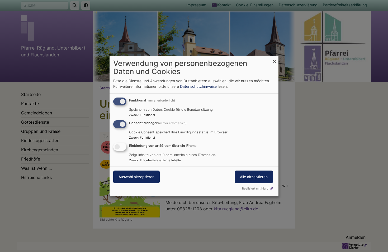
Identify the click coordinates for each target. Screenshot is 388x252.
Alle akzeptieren (254, 177)
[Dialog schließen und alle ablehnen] (274, 59)
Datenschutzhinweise (198, 86)
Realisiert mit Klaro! (255, 188)
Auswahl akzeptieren (136, 177)
